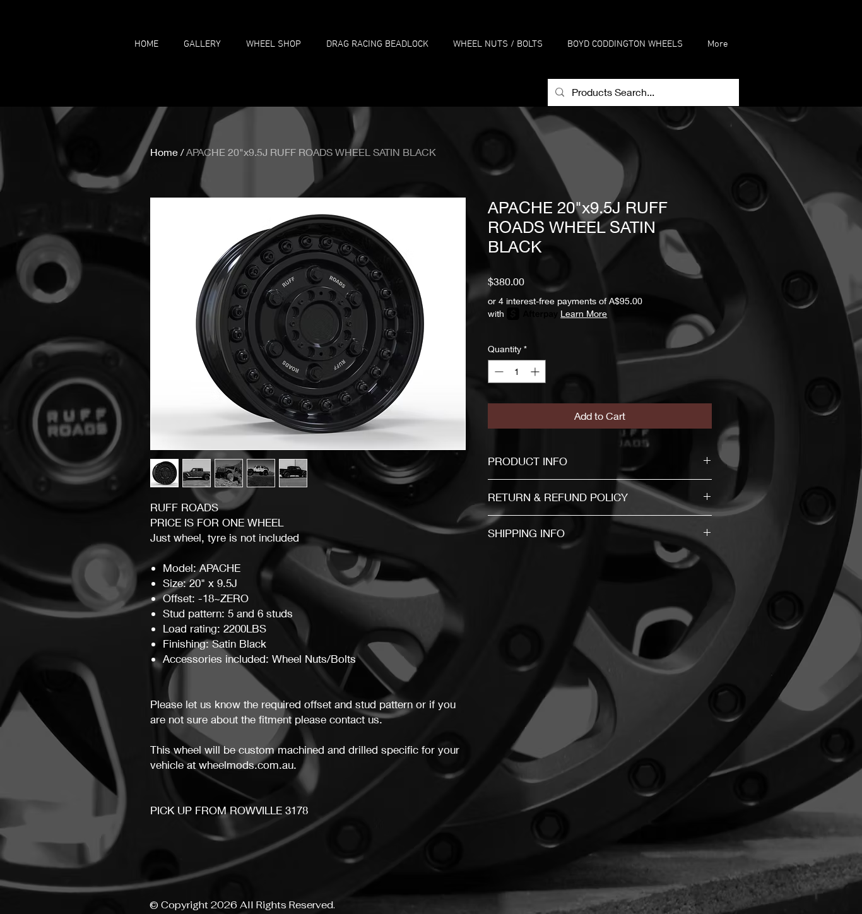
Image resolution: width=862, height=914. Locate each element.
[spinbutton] (516, 371)
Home (164, 152)
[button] (273, 44)
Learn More (583, 313)
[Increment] (536, 371)
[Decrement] (497, 371)
